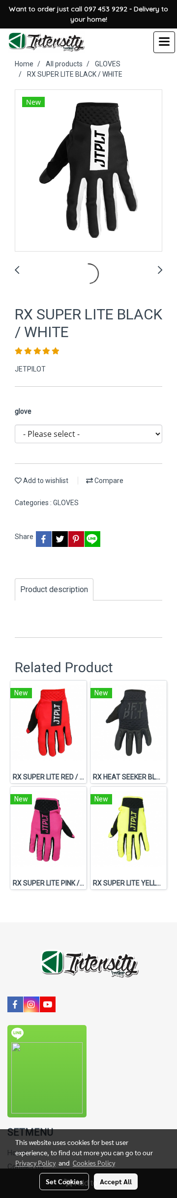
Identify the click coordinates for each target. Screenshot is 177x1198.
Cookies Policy (94, 1162)
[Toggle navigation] (164, 42)
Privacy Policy (35, 1162)
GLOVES (66, 503)
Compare (108, 481)
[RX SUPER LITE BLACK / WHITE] (88, 171)
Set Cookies (64, 1181)
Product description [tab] (54, 589)
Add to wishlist (45, 481)
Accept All (116, 1181)
